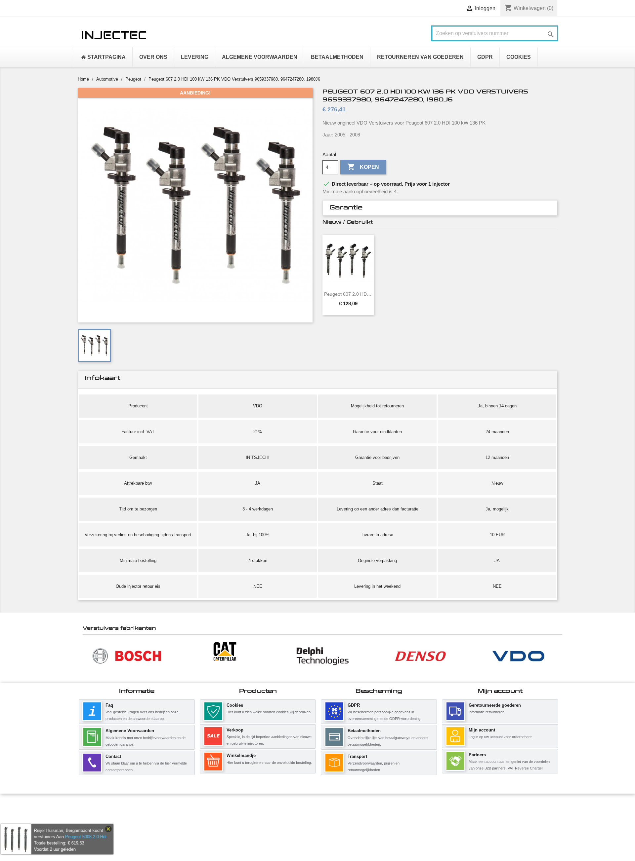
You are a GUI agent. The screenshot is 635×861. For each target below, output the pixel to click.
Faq (109, 705)
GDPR (354, 705)
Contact (113, 756)
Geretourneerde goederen (495, 705)
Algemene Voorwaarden (130, 730)
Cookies (235, 705)
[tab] (440, 208)
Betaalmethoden (364, 730)
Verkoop (235, 730)
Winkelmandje (241, 755)
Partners (477, 754)
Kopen (363, 167)
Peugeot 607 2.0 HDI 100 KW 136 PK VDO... (348, 294)
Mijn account (482, 730)
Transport (357, 756)
